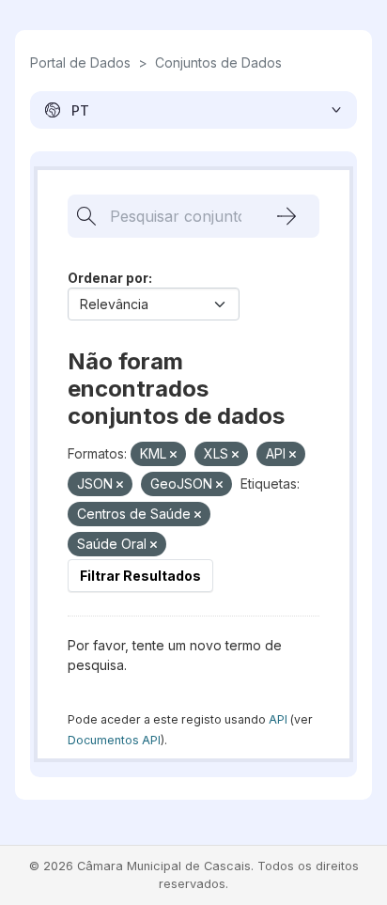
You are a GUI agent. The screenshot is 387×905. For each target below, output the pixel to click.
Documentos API (114, 740)
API (278, 719)
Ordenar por (108, 278)
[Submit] (286, 216)
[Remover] (173, 454)
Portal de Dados (80, 62)
